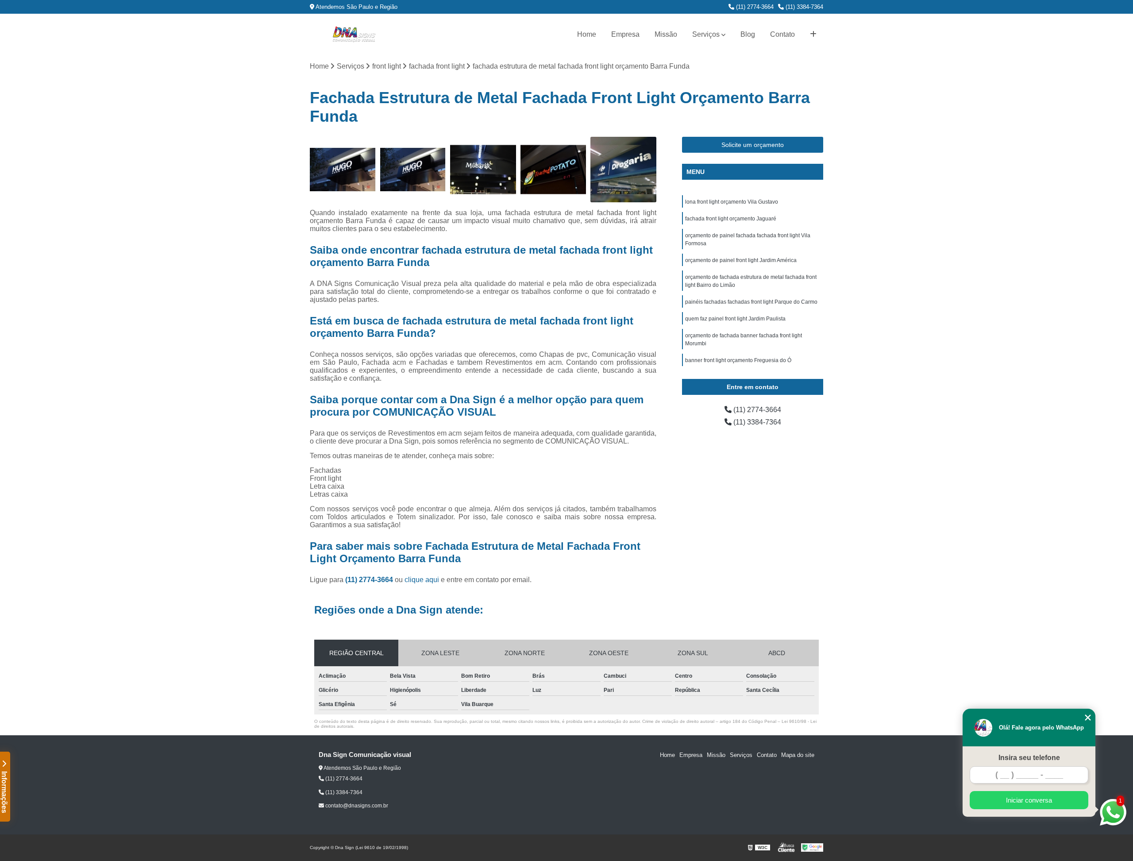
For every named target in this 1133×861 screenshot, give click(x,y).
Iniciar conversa (1029, 800)
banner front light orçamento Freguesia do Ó (738, 360)
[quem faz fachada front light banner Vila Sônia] (413, 170)
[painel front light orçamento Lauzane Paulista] (483, 170)
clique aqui (422, 579)
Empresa (625, 34)
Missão (666, 34)
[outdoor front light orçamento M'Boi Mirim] (553, 170)
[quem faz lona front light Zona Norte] (343, 170)
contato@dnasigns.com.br (356, 806)
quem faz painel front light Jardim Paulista (735, 319)
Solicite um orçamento (752, 144)
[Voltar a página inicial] (354, 34)
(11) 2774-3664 (754, 7)
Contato (782, 34)
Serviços (706, 34)
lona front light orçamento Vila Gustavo (731, 202)
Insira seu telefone (1029, 757)
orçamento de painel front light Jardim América (741, 260)
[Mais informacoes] (813, 34)
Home (586, 34)
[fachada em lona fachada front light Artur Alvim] (623, 170)
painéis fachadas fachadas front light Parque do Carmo (751, 302)
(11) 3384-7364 (803, 7)
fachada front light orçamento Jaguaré (730, 219)
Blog (747, 34)
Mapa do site (797, 755)
